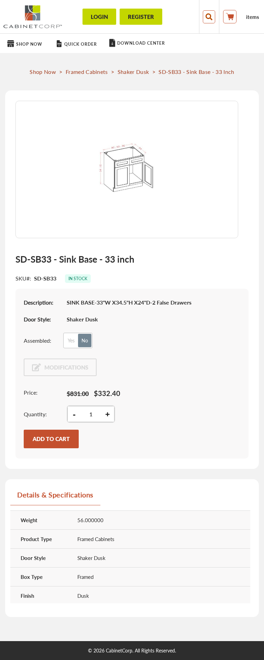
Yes (71, 340)
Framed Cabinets (87, 71)
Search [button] (209, 16)
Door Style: (37, 319)
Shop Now (43, 71)
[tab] (55, 497)
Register (141, 16)
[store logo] (32, 16)
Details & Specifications (55, 495)
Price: (30, 392)
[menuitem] (26, 44)
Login (99, 16)
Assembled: (37, 340)
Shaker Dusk (133, 71)
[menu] (132, 43)
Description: (38, 302)
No (84, 340)
